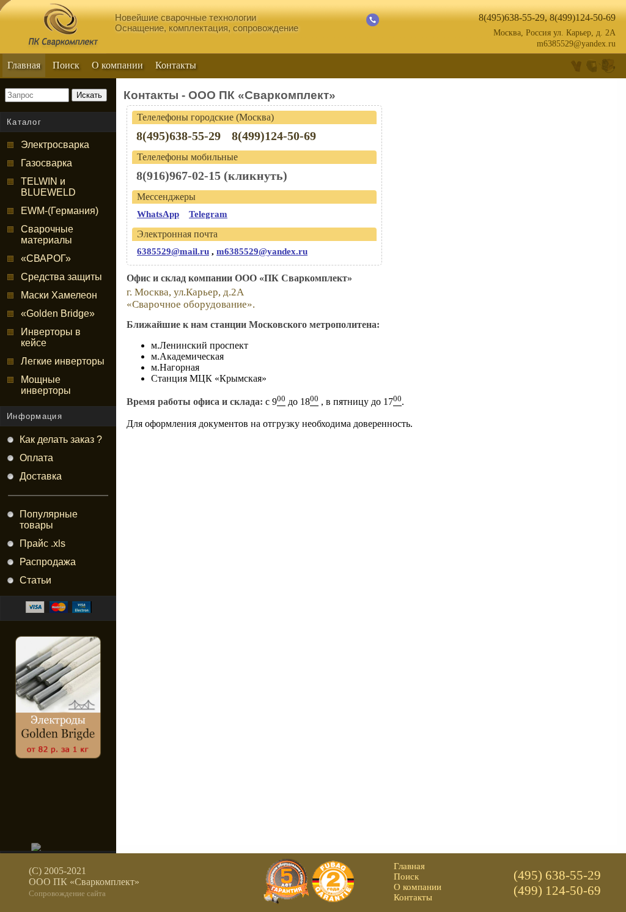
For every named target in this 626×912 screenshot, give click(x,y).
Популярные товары (49, 519)
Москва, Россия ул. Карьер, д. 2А (554, 32)
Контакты (175, 65)
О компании (117, 65)
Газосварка (46, 163)
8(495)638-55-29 (512, 17)
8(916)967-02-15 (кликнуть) (211, 175)
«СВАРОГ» (46, 258)
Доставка (41, 476)
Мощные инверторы (46, 385)
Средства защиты (61, 277)
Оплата (36, 458)
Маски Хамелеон (59, 295)
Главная (23, 65)
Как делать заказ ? (61, 439)
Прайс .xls (42, 543)
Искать (89, 95)
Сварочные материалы (47, 234)
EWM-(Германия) (59, 211)
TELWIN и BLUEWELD (48, 187)
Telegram (208, 214)
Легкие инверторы (63, 361)
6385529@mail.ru (173, 251)
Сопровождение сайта (67, 893)
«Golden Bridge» (58, 313)
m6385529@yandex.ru (576, 43)
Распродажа (48, 562)
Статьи (35, 580)
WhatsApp (158, 214)
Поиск (66, 65)
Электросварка (55, 144)
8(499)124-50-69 (583, 17)
